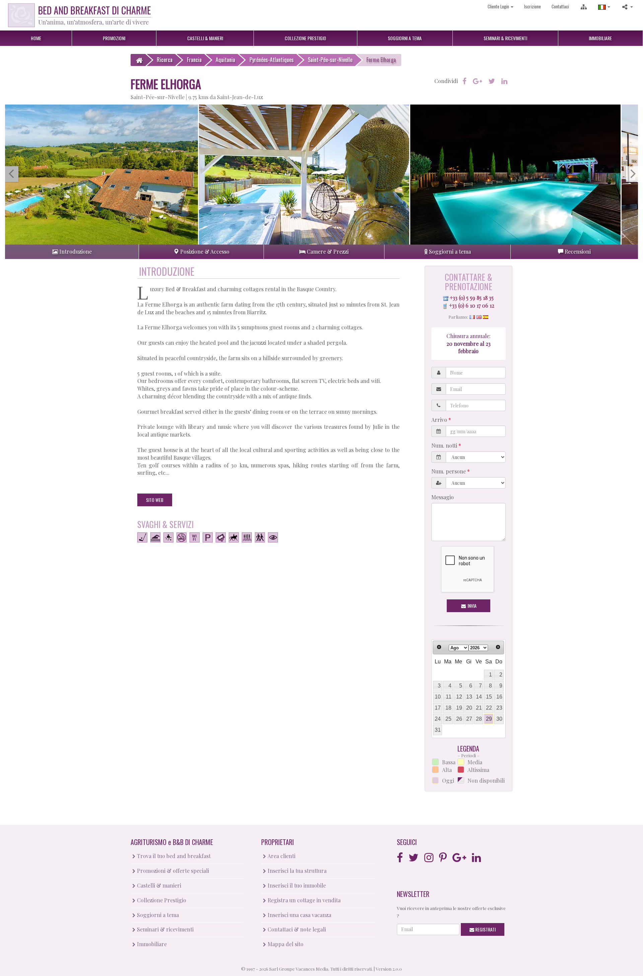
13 (469, 697)
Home (36, 38)
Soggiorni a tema (157, 914)
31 (438, 730)
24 (438, 719)
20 (469, 708)
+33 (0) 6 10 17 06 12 (471, 305)
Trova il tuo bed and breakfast (173, 855)
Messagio (442, 497)
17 (438, 708)
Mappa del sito (284, 944)
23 (499, 708)
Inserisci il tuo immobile (296, 885)
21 (479, 708)
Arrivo (439, 419)
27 (469, 719)
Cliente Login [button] (499, 6)
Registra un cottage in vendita (303, 900)
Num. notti (444, 445)
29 (489, 719)
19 (459, 708)
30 (499, 719)
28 (479, 719)
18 (448, 708)
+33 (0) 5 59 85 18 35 (472, 297)
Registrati (485, 929)
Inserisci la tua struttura (296, 870)
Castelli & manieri (158, 885)
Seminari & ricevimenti (165, 929)
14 (479, 697)
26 (459, 719)
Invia (472, 605)
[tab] (72, 252)
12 (459, 697)
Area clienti (280, 855)
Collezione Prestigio (161, 900)
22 (489, 708)
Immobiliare (600, 38)
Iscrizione (532, 6)
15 (489, 697)
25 (448, 719)
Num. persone (449, 471)
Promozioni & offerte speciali (172, 870)
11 (448, 697)
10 (438, 697)
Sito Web (154, 499)
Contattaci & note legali (296, 929)
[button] (604, 6)
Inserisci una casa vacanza (298, 914)
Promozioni (114, 38)
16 (499, 697)
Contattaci (560, 6)
